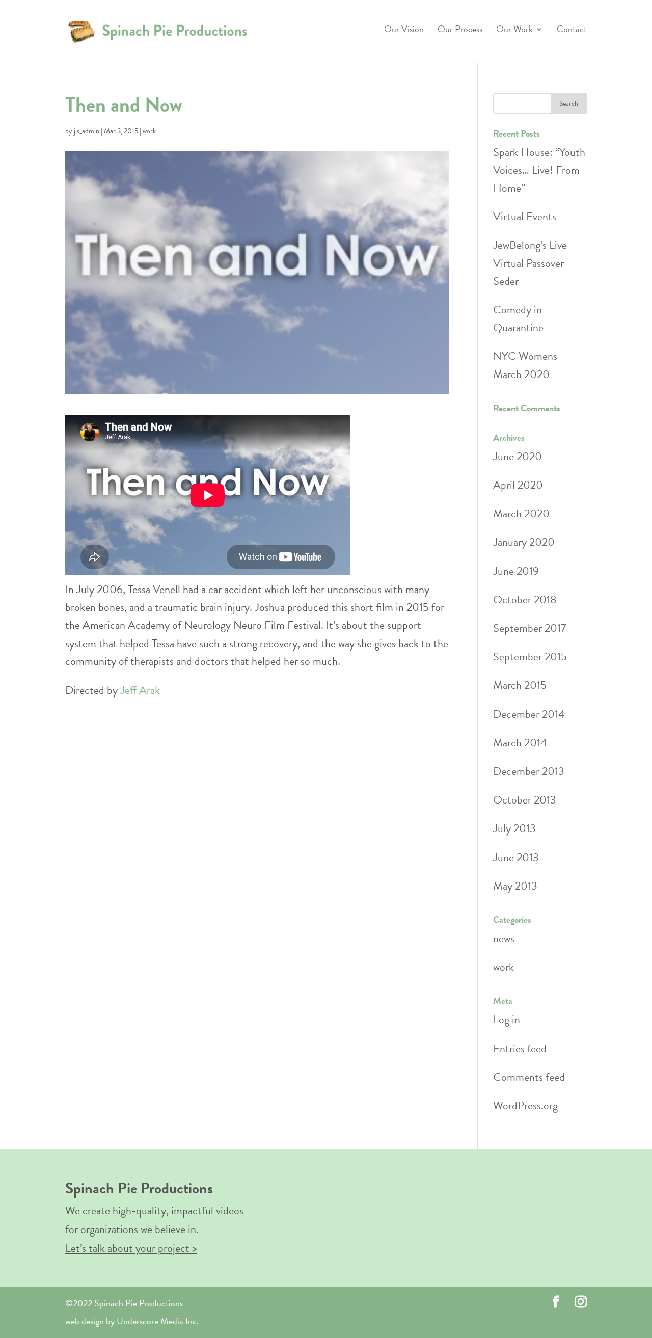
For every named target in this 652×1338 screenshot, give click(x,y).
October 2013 (524, 799)
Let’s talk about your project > (131, 1248)
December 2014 (529, 714)
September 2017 (529, 628)
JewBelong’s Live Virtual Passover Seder (530, 262)
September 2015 (530, 656)
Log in (506, 1019)
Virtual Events (524, 216)
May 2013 (515, 885)
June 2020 (517, 456)
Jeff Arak (140, 690)
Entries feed (520, 1048)
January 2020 (524, 541)
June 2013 (516, 857)
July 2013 (514, 828)
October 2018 (525, 599)
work (149, 131)
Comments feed (529, 1076)
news (503, 938)
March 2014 (520, 742)
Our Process (460, 30)
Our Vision (404, 30)
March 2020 (521, 513)
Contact (572, 30)
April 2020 (518, 484)
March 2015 (520, 685)
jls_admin (86, 131)
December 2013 (528, 771)
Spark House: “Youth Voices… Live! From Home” (539, 170)
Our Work (514, 30)
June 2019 (516, 571)
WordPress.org (525, 1105)
